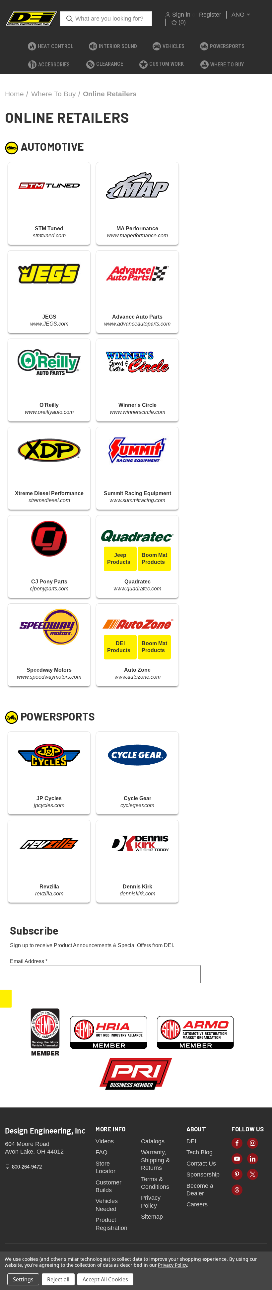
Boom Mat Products (155, 558)
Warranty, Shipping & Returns (155, 1160)
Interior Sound (118, 46)
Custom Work (166, 64)
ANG (239, 14)
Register (210, 14)
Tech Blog (199, 1152)
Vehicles (173, 46)
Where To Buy (227, 64)
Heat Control (55, 46)
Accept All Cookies (105, 1279)
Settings (23, 1279)
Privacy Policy (172, 1265)
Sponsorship (203, 1174)
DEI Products (118, 647)
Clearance (109, 64)
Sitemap (152, 1216)
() (181, 22)
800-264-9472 (27, 1166)
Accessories (54, 64)
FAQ (101, 1152)
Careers (197, 1204)
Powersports (227, 46)
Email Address (28, 961)
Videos (105, 1141)
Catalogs (153, 1141)
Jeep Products (118, 558)
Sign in (181, 14)
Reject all (58, 1279)
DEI (191, 1141)
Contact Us (201, 1163)
